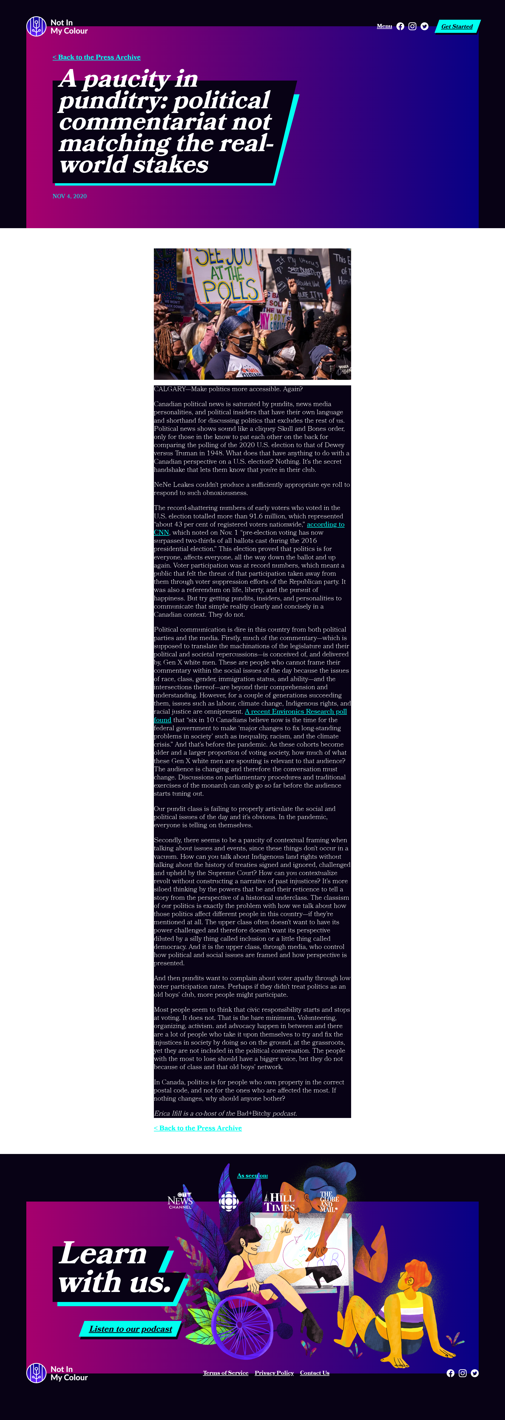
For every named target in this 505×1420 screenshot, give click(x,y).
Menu (384, 26)
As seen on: (252, 1176)
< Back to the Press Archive (97, 57)
